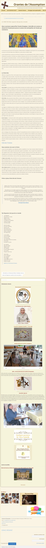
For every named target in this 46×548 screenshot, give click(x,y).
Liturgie (39, 16)
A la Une (9, 16)
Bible (36, 16)
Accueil (5, 16)
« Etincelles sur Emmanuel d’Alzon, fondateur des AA (13, 273)
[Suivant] (39, 368)
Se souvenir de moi (4, 543)
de (23, 368)
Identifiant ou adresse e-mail (39, 534)
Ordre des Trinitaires (7, 143)
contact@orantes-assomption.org (9, 520)
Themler (13, 546)
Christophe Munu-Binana (23, 202)
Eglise (26, 16)
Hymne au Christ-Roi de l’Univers (10, 263)
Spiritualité (31, 16)
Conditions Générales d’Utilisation (7, 521)
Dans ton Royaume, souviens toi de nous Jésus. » (12, 275)
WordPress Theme (5, 546)
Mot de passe (41, 538)
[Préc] (6, 368)
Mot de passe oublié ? (40, 543)
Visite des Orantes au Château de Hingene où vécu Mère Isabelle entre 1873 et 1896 (17, 467)
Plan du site (4, 523)
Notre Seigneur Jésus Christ (18, 16)
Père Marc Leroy (4, 394)
